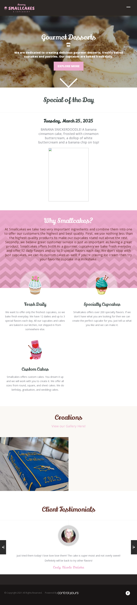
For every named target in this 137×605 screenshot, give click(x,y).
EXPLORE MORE (69, 66)
